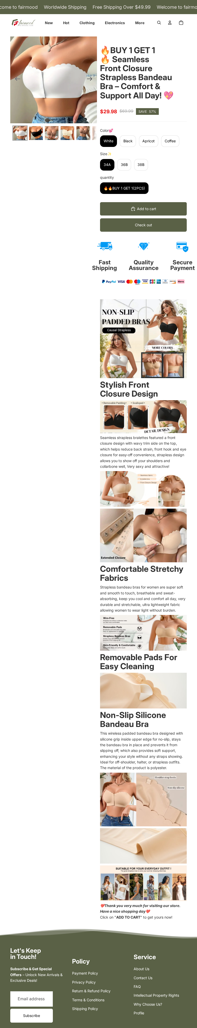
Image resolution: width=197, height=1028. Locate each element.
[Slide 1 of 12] (20, 133)
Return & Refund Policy (91, 991)
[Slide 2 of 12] (36, 133)
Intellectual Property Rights (156, 995)
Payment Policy (85, 973)
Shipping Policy (85, 1008)
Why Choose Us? (148, 1004)
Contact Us (143, 978)
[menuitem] (140, 23)
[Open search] (159, 22)
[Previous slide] (16, 80)
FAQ (137, 986)
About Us (141, 969)
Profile (139, 1013)
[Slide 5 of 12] (83, 133)
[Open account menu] (169, 22)
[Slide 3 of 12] (52, 133)
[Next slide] (91, 80)
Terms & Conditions (88, 1000)
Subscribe (31, 1015)
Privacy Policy (84, 982)
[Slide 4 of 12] (67, 133)
